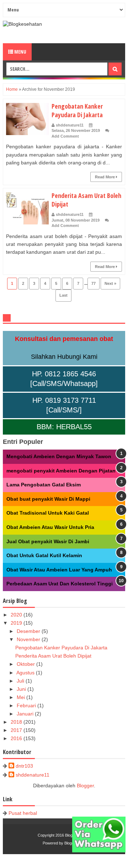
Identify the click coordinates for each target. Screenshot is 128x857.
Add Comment (65, 136)
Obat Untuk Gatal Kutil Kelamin (44, 555)
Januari (26, 714)
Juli (21, 681)
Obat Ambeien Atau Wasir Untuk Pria (50, 527)
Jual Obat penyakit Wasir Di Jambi (47, 541)
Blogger (85, 785)
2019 (17, 623)
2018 (17, 722)
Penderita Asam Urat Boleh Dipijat (53, 656)
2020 (17, 615)
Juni (22, 689)
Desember (29, 631)
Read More (105, 177)
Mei (21, 697)
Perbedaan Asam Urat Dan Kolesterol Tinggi (59, 583)
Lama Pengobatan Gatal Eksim (43, 484)
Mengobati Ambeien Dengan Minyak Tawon (58, 456)
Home (12, 89)
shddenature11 (32, 775)
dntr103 (24, 766)
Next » (110, 283)
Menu (19, 51)
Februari (27, 705)
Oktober (26, 664)
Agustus (26, 672)
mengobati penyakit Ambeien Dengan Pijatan (61, 471)
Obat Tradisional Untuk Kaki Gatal (47, 513)
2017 (17, 730)
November (29, 639)
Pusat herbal (23, 813)
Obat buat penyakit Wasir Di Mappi (48, 499)
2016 (17, 738)
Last (63, 295)
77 (93, 283)
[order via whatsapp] (99, 850)
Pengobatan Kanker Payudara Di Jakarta (77, 110)
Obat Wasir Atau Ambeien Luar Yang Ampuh (59, 570)
